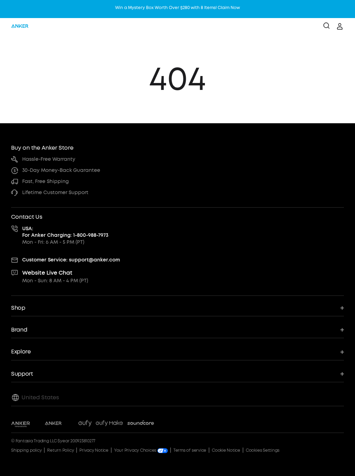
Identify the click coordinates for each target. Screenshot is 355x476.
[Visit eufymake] (109, 424)
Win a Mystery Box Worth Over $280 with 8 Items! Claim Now (177, 7)
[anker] (19, 26)
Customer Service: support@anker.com (71, 260)
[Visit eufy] (85, 424)
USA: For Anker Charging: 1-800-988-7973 (65, 232)
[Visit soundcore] (140, 424)
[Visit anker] (53, 424)
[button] (177, 308)
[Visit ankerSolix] (70, 424)
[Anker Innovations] (20, 424)
